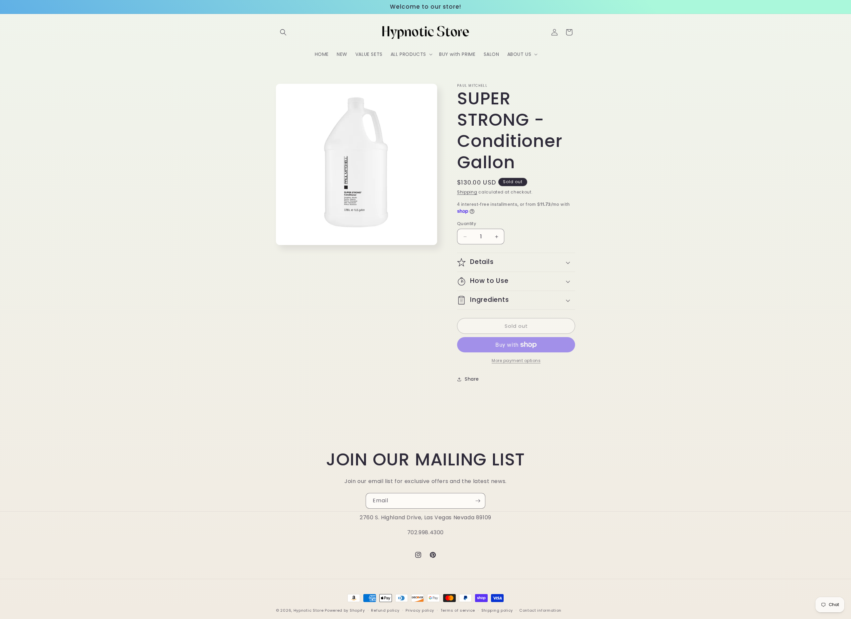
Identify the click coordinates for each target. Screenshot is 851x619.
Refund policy (385, 610)
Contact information (540, 610)
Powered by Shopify (345, 610)
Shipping (467, 192)
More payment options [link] (516, 360)
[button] (283, 32)
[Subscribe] (477, 501)
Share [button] (472, 379)
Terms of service (457, 610)
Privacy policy (420, 610)
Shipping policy (497, 610)
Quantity (466, 223)
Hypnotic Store (309, 610)
